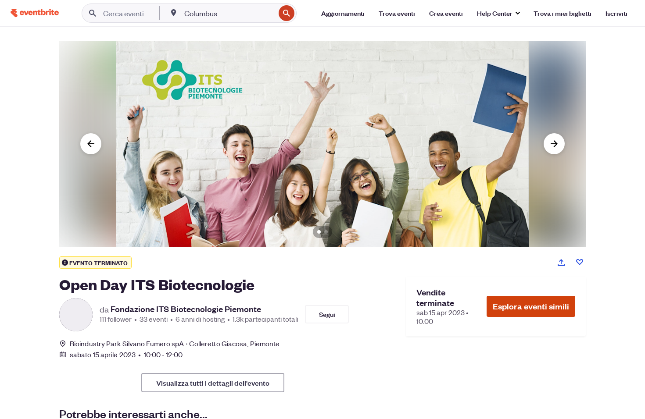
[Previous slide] (90, 143)
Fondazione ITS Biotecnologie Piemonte (186, 309)
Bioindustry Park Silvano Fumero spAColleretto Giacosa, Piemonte (175, 343)
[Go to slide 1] (319, 232)
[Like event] (579, 262)
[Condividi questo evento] (561, 262)
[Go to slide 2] (326, 232)
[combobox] (229, 13)
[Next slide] (554, 143)
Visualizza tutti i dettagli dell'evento (212, 382)
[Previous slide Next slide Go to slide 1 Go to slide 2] (322, 144)
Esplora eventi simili (531, 306)
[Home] (35, 13)
